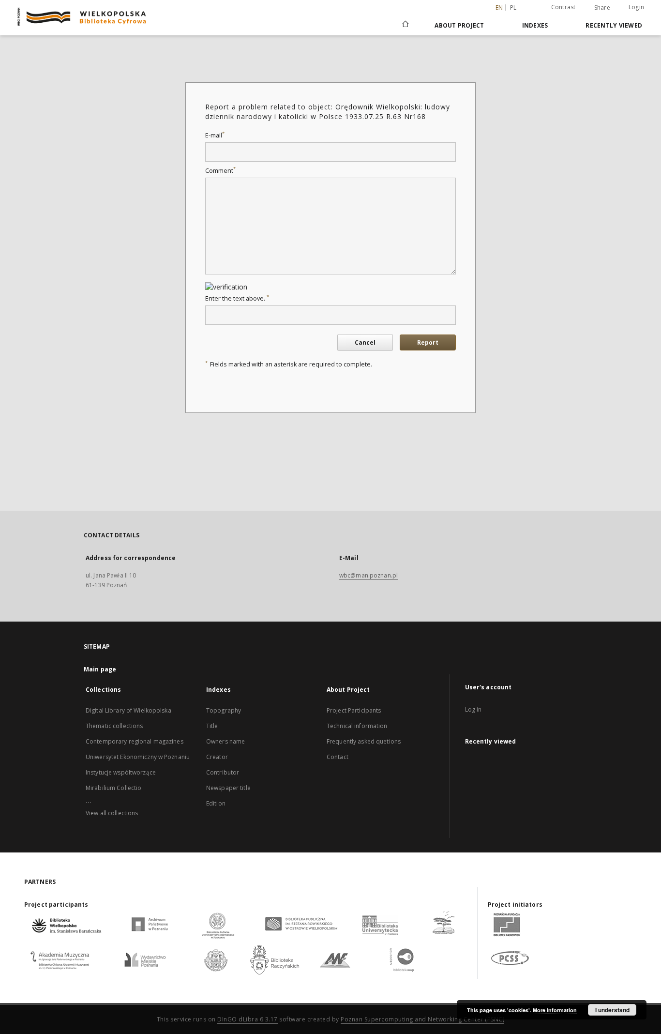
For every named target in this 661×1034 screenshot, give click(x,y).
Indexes (535, 25)
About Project (459, 25)
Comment (220, 171)
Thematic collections (114, 726)
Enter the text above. (237, 298)
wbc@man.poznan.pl (368, 575)
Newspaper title (228, 788)
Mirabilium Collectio (113, 788)
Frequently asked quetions (364, 741)
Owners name (225, 741)
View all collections (112, 813)
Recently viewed (614, 25)
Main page (100, 669)
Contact (337, 757)
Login (636, 7)
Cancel (365, 342)
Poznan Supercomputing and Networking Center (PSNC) (422, 1019)
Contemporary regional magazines (134, 741)
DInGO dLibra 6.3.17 (247, 1019)
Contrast (563, 7)
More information (555, 1010)
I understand (612, 1009)
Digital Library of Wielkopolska (128, 710)
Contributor (222, 772)
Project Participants (354, 710)
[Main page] (405, 25)
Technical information (357, 726)
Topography (223, 710)
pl (513, 7)
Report (427, 342)
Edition (215, 803)
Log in (473, 709)
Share (602, 8)
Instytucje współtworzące (121, 772)
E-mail (215, 135)
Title (212, 726)
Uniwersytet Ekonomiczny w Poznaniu (138, 757)
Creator (217, 757)
